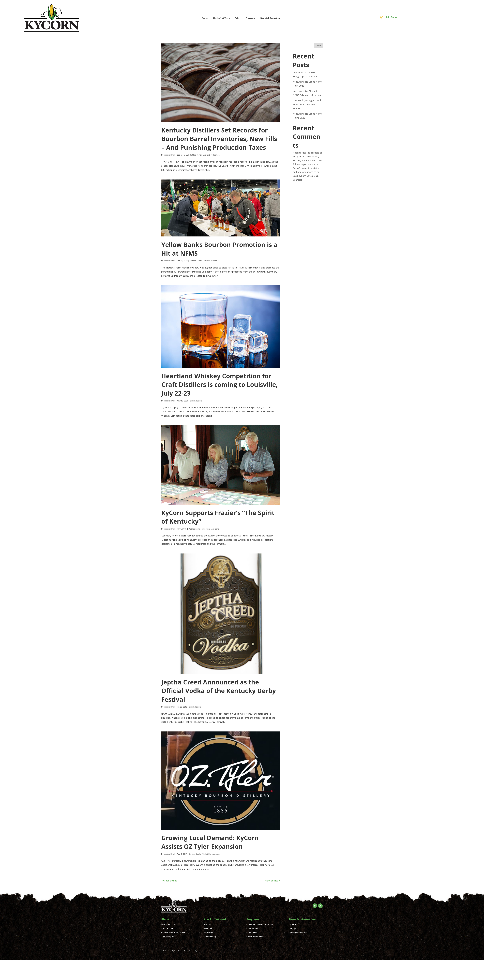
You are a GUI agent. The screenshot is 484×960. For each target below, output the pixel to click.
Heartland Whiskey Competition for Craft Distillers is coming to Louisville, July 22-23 (219, 384)
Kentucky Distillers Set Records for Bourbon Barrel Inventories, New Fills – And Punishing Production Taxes (219, 139)
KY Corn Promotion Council (173, 932)
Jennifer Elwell (169, 155)
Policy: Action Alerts (255, 936)
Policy (237, 18)
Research (208, 928)
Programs (250, 18)
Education (206, 529)
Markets (207, 924)
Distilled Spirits (196, 155)
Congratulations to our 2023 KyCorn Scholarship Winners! (306, 175)
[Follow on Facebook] (315, 905)
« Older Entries (169, 880)
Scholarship (251, 932)
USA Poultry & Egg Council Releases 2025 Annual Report (307, 104)
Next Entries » (272, 880)
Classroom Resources (299, 932)
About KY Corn (167, 928)
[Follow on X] (320, 905)
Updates (293, 924)
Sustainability (210, 936)
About (205, 18)
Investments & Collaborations (259, 924)
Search (318, 45)
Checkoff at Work (221, 18)
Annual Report (167, 936)
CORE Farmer (252, 928)
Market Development (211, 155)
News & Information (270, 18)
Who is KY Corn (168, 924)
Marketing (215, 529)
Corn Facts (293, 928)
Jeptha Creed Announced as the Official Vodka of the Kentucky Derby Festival (218, 690)
